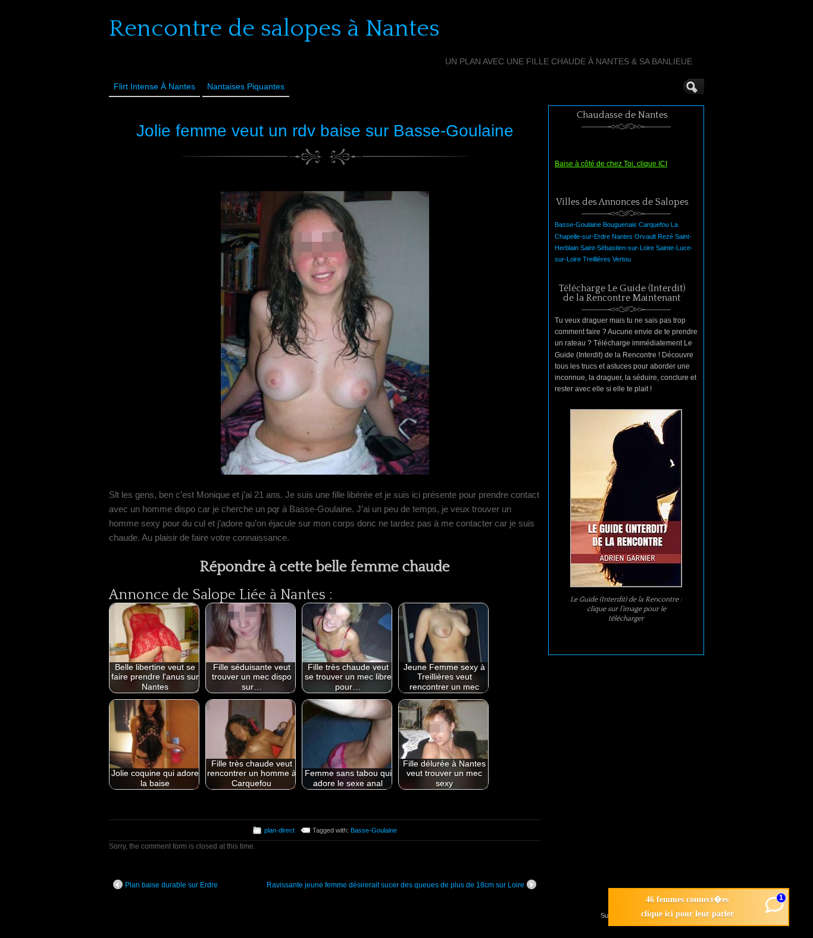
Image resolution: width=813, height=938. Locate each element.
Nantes (622, 236)
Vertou (621, 259)
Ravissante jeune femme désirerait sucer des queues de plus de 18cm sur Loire (395, 885)
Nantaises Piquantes (245, 86)
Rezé (665, 236)
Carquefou (654, 224)
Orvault (645, 236)
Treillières (597, 259)
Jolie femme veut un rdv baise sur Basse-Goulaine (325, 130)
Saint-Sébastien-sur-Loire (617, 247)
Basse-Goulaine (374, 830)
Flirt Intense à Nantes (154, 86)
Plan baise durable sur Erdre (171, 885)
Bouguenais (620, 224)
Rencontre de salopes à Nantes (274, 28)
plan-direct (279, 830)
